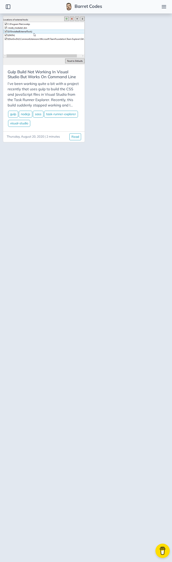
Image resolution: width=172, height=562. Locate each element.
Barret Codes (87, 6)
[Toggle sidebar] (8, 6)
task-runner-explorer (61, 114)
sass (38, 114)
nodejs (25, 114)
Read (75, 137)
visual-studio (19, 123)
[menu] (164, 6)
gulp (13, 114)
